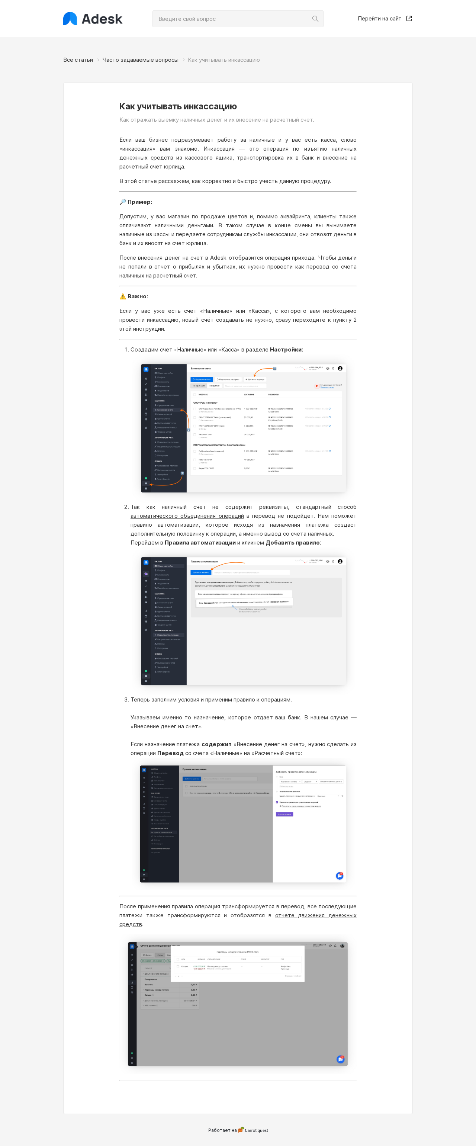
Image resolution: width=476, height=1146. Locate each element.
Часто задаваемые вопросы (140, 59)
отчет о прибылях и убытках (194, 266)
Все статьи (78, 59)
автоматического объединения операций (187, 515)
